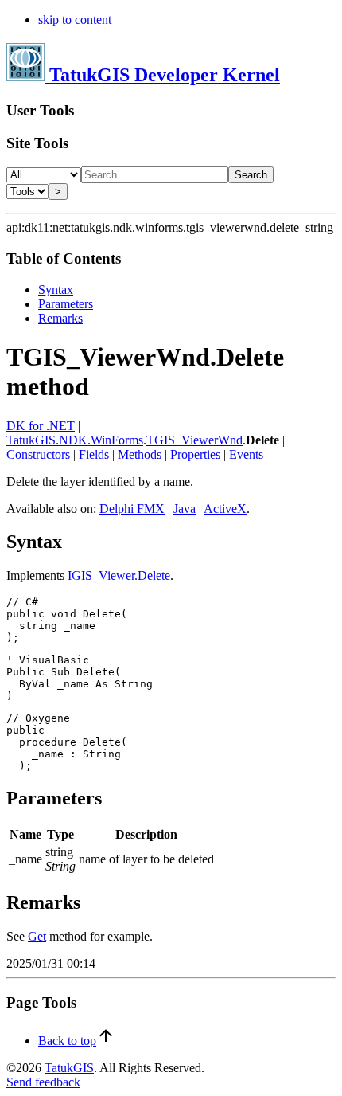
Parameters (65, 304)
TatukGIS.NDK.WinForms (74, 440)
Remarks (60, 318)
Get (37, 936)
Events (246, 454)
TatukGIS (69, 1067)
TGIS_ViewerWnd (194, 440)
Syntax (55, 289)
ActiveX (225, 508)
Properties (195, 454)
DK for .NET (40, 426)
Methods (139, 454)
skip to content (74, 19)
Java (184, 508)
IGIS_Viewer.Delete (119, 575)
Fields (94, 454)
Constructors (38, 454)
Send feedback (43, 1082)
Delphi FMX (132, 508)
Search (251, 175)
